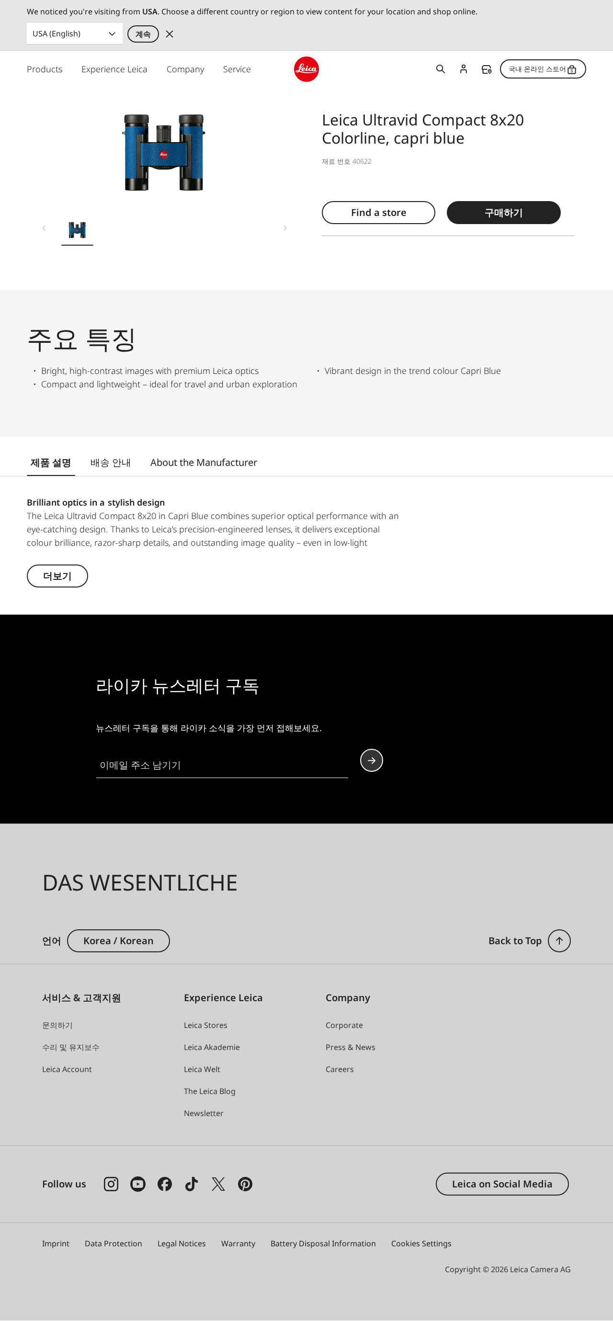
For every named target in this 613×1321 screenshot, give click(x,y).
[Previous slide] (44, 228)
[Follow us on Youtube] (138, 1184)
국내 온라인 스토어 (537, 68)
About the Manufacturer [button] (203, 462)
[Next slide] (285, 228)
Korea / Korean (118, 940)
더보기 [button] (57, 575)
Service (237, 69)
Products (44, 69)
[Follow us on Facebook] (164, 1184)
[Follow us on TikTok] (191, 1184)
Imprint (55, 1243)
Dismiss (169, 34)
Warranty (238, 1243)
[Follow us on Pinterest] (245, 1184)
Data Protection (113, 1243)
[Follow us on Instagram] (111, 1184)
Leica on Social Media (502, 1183)
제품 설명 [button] (51, 462)
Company (185, 69)
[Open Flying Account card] (463, 69)
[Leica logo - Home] (306, 69)
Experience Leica (114, 69)
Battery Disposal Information (323, 1243)
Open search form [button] (440, 69)
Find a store (486, 69)
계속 (143, 34)
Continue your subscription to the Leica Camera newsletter (371, 760)
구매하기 (504, 212)
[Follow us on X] (218, 1184)
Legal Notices (182, 1243)
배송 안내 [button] (111, 462)
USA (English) (56, 33)
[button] (77, 232)
